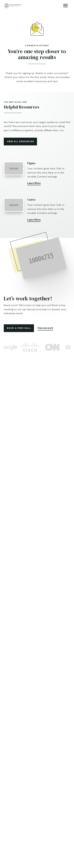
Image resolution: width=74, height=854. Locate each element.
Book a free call (19, 328)
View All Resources (20, 141)
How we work (45, 328)
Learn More (34, 183)
